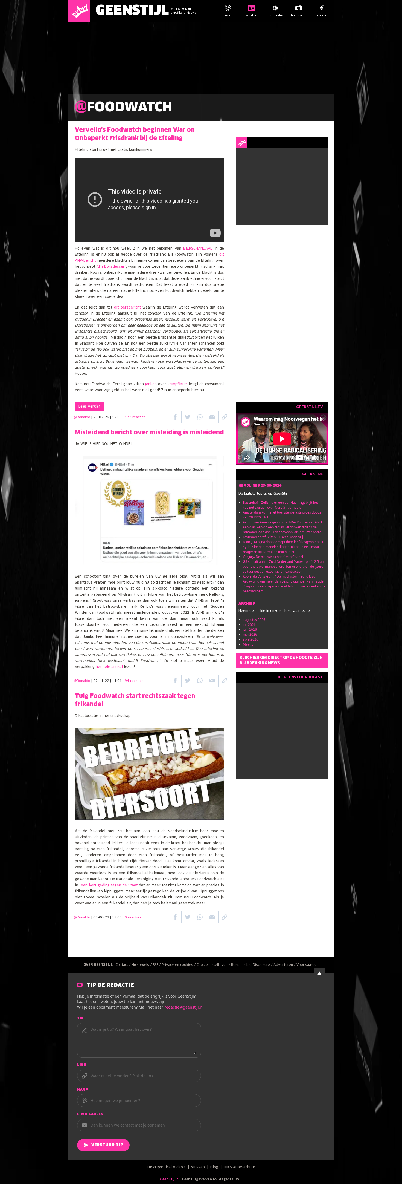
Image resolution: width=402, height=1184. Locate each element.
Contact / (124, 965)
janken (151, 384)
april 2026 (250, 639)
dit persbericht (127, 307)
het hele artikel (109, 667)
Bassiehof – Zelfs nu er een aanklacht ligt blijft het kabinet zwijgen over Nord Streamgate (280, 505)
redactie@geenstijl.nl (183, 1007)
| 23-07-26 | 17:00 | (118, 417)
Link (81, 1065)
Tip (80, 1018)
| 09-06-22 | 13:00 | (116, 917)
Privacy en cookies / (179, 965)
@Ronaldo (82, 417)
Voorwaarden (307, 965)
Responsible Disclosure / (252, 965)
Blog (214, 1167)
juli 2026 (249, 624)
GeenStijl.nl (170, 1179)
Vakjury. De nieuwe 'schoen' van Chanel (273, 556)
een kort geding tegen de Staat (110, 885)
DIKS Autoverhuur (239, 1167)
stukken (198, 1167)
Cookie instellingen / (214, 965)
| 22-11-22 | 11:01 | (117, 681)
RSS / (157, 965)
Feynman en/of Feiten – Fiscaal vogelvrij (273, 537)
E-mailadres (90, 1114)
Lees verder (89, 406)
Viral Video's (174, 1167)
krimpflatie (177, 384)
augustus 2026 (254, 619)
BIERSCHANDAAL (197, 248)
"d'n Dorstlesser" (111, 267)
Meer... (248, 644)
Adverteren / (284, 965)
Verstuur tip (107, 1145)
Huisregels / (142, 965)
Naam (83, 1089)
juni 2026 (250, 629)
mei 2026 (250, 634)
